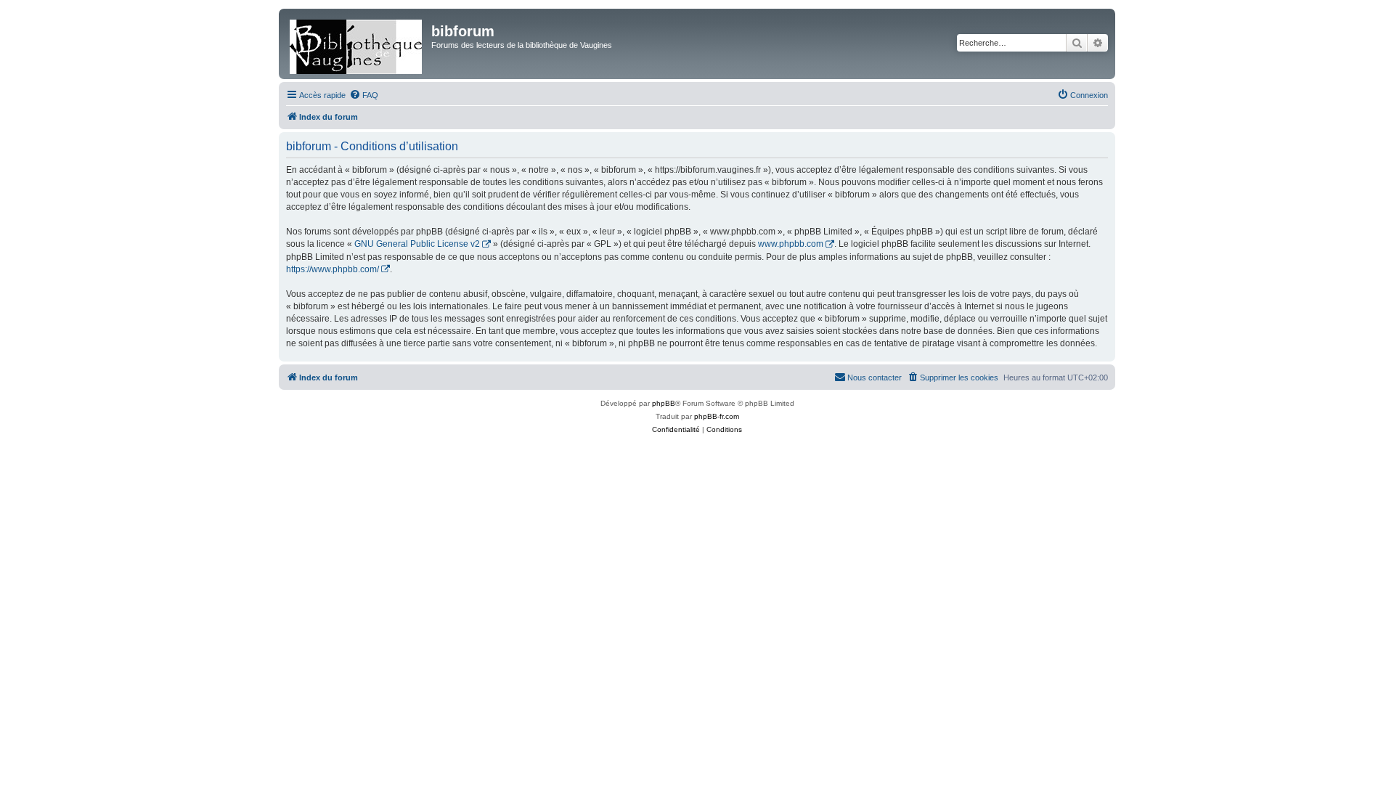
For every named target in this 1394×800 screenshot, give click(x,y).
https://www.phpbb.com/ (332, 269)
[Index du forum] (356, 43)
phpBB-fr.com (716, 416)
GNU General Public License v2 (417, 244)
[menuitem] (363, 95)
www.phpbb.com (790, 244)
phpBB (663, 403)
